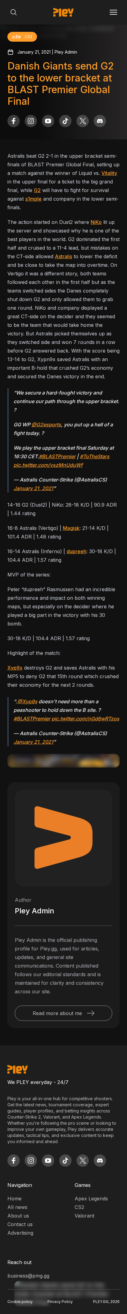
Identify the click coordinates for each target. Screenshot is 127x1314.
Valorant (84, 1216)
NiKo (96, 222)
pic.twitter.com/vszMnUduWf (48, 465)
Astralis (63, 256)
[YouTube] (48, 121)
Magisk (71, 528)
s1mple (33, 199)
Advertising (20, 1233)
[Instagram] (31, 121)
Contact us (20, 1224)
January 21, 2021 (33, 488)
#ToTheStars (94, 456)
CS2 (79, 1207)
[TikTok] (65, 121)
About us (18, 1216)
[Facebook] (13, 121)
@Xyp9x (27, 701)
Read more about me (57, 1013)
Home (14, 1198)
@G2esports (46, 424)
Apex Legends (91, 1198)
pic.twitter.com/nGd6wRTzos (85, 719)
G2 (37, 190)
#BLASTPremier (57, 456)
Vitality (109, 173)
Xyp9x (15, 668)
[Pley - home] (63, 12)
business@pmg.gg (28, 1276)
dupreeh (76, 551)
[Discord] (100, 121)
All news (17, 1207)
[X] (82, 121)
